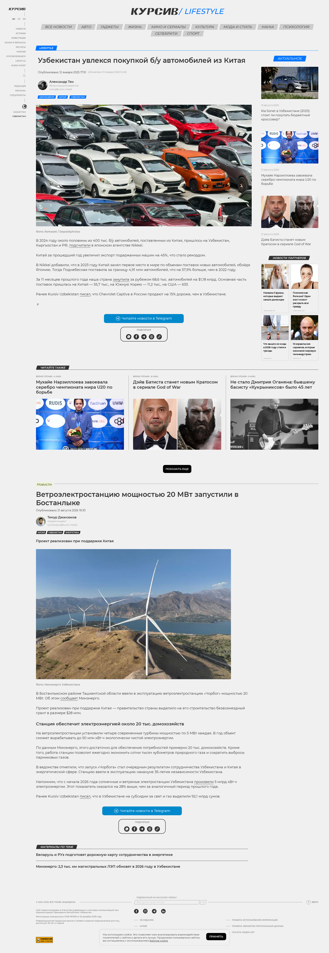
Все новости (58, 27)
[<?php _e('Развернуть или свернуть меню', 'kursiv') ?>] (24, 106)
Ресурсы (21, 47)
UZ (19, 19)
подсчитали (79, 245)
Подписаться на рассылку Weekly (157, 898)
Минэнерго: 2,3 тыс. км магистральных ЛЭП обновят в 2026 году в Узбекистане (108, 866)
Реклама (20, 90)
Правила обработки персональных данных (257, 926)
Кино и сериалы (168, 27)
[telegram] (154, 911)
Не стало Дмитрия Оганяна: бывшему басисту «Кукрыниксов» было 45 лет (272, 384)
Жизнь (135, 27)
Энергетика (72, 532)
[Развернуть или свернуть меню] (24, 75)
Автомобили (46, 97)
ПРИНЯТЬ (216, 936)
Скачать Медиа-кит (243, 932)
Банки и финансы (15, 42)
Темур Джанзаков (62, 517)
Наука (267, 27)
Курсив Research (16, 56)
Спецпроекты (18, 95)
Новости (21, 29)
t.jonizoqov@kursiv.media (62, 524)
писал (85, 294)
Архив (143, 926)
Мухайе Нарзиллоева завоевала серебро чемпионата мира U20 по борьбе (288, 180)
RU (13, 19)
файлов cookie (158, 940)
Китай (62, 97)
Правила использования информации (255, 920)
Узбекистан (19, 116)
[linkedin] (163, 911)
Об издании (146, 920)
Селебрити (166, 33)
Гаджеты (109, 27)
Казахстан (19, 112)
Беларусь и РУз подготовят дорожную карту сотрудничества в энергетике (104, 855)
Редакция (20, 86)
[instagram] (145, 911)
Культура (204, 27)
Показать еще (177, 469)
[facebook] (136, 911)
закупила (121, 279)
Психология (296, 27)
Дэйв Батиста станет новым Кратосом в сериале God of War (175, 384)
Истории (21, 33)
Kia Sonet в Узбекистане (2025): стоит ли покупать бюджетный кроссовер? (285, 115)
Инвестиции (18, 38)
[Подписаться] (203, 902)
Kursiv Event (18, 65)
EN (24, 19)
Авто (86, 27)
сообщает (69, 698)
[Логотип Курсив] (17, 9)
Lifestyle (20, 61)
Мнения (21, 52)
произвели (204, 782)
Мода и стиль (237, 27)
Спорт (193, 33)
